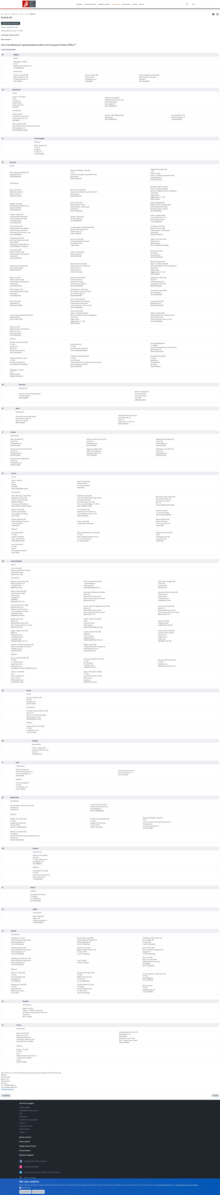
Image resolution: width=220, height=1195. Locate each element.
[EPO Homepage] (29, 4)
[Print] (213, 14)
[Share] (217, 14)
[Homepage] (2, 14)
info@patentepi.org (7, 1089)
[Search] (188, 4)
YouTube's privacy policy (165, 1185)
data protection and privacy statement (187, 1185)
